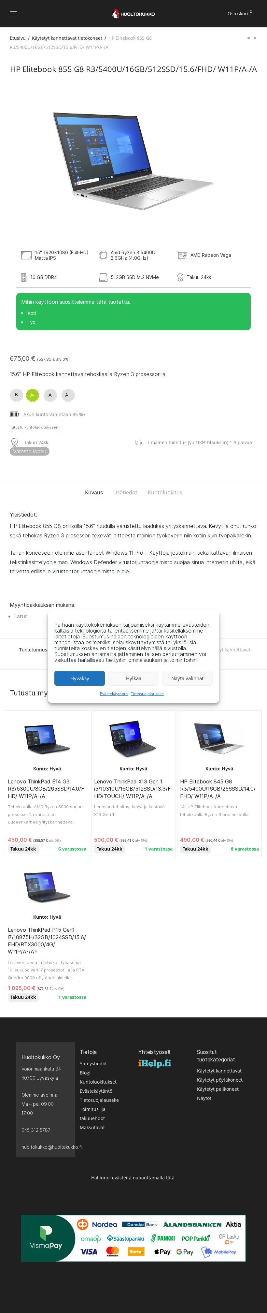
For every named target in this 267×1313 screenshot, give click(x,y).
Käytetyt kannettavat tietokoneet (67, 38)
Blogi (85, 1073)
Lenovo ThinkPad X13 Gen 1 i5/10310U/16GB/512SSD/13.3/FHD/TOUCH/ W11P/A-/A (132, 788)
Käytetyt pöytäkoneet (220, 1080)
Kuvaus (94, 492)
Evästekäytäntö (114, 693)
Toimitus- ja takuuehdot (92, 1113)
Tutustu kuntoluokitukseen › (35, 427)
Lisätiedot (125, 492)
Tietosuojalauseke (147, 693)
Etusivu (18, 38)
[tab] (93, 492)
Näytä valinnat (187, 678)
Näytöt (204, 1098)
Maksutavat (92, 1127)
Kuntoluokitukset (98, 1082)
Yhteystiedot (93, 1063)
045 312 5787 (35, 1130)
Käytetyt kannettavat (219, 1071)
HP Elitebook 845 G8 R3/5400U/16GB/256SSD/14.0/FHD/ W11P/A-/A (218, 788)
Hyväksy (79, 678)
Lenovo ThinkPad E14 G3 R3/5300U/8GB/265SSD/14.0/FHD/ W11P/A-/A (46, 788)
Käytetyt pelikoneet (218, 1089)
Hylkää (133, 678)
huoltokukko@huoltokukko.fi (45, 1147)
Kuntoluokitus (165, 492)
